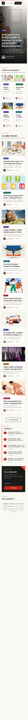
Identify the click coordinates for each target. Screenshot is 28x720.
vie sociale (12, 508)
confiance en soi (5, 508)
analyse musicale (8, 506)
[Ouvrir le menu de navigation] (7, 3)
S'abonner (13, 488)
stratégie (16, 508)
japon (15, 511)
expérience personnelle (12, 510)
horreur (11, 504)
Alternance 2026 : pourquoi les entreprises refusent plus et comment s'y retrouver (16, 459)
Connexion (11, 3)
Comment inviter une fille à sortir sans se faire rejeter (15, 452)
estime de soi (22, 508)
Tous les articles (13, 420)
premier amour (19, 504)
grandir (15, 506)
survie (12, 511)
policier (5, 504)
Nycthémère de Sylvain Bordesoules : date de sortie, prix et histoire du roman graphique (15, 432)
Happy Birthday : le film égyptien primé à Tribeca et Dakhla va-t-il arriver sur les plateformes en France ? (15, 439)
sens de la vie (20, 506)
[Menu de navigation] (23, 3)
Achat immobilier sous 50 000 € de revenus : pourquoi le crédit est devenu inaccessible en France (16, 446)
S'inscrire (18, 3)
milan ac (5, 510)
